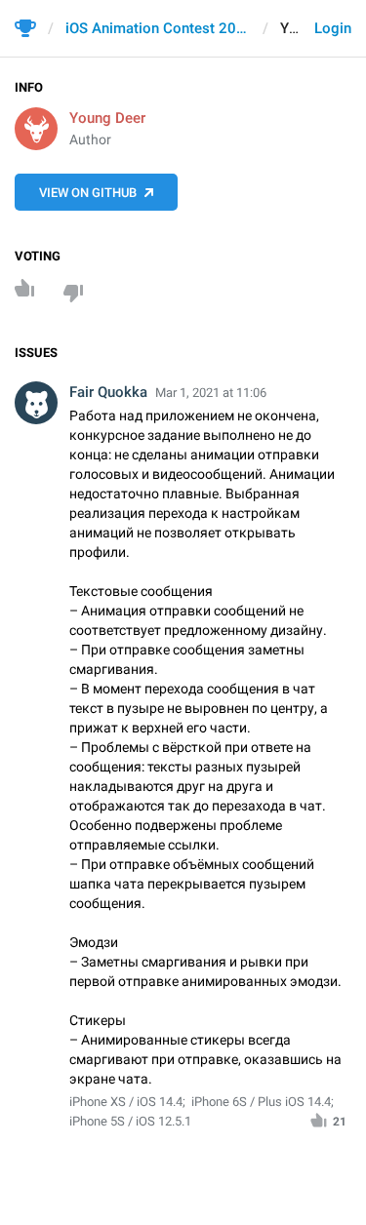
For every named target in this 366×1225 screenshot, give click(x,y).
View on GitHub (88, 192)
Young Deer (107, 118)
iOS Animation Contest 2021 (158, 28)
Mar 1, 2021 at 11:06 (210, 392)
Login (332, 28)
